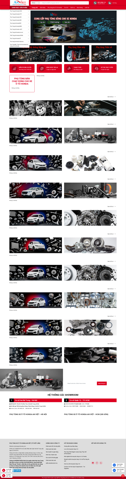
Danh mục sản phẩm (19, 7)
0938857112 (90, 406)
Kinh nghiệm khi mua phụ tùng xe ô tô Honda (75, 456)
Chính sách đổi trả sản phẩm (53, 446)
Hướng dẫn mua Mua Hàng (70, 446)
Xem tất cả (111, 96)
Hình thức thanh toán (51, 454)
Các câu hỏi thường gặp (52, 457)
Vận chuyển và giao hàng (52, 452)
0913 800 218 (21, 408)
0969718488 (75, 406)
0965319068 (83, 406)
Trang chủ (35, 7)
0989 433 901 (36, 408)
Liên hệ (87, 7)
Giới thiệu (42, 7)
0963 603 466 (28, 408)
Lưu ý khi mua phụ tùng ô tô (71, 449)
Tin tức (66, 7)
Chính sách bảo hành (51, 449)
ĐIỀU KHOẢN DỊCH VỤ (51, 463)
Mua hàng (80, 7)
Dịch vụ (73, 7)
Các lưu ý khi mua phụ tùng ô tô (72, 464)
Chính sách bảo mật (51, 460)
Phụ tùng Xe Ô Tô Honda (55, 7)
